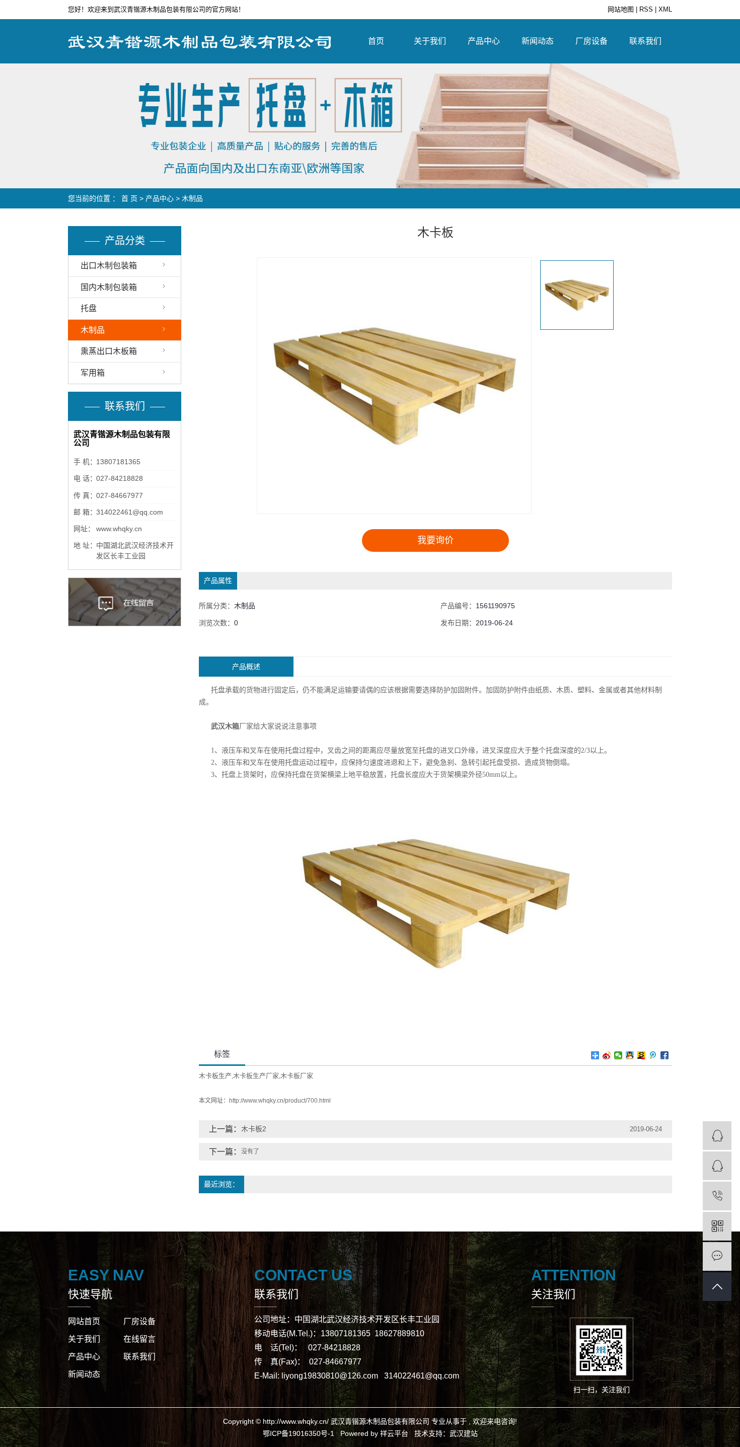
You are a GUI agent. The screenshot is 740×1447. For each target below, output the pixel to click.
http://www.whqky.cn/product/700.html (280, 1100)
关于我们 (430, 41)
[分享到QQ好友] (630, 1055)
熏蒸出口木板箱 (109, 351)
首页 (376, 41)
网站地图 (622, 9)
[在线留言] (717, 1256)
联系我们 (645, 41)
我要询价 (435, 540)
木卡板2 (253, 1129)
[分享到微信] (618, 1055)
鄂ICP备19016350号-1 (298, 1433)
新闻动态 (538, 41)
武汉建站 (464, 1433)
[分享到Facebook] (664, 1055)
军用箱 (93, 373)
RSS (646, 9)
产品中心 (484, 41)
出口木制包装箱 (109, 265)
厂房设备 (591, 41)
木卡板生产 (215, 1075)
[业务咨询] (717, 1135)
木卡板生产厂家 (256, 1075)
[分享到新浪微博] (607, 1055)
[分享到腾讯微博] (653, 1055)
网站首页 (84, 1321)
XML (665, 9)
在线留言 (139, 1339)
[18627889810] (717, 1196)
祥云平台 (394, 1433)
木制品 (192, 198)
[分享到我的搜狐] (641, 1055)
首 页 (129, 198)
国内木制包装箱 (109, 287)
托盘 (89, 308)
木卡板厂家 (296, 1075)
